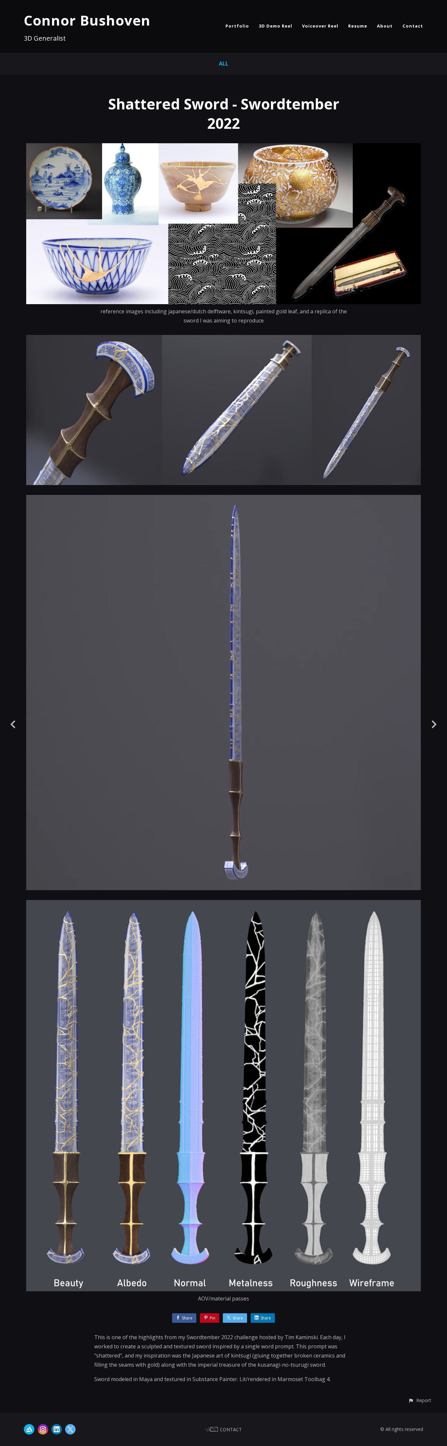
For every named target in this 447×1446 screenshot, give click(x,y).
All (223, 63)
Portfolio (237, 26)
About (385, 26)
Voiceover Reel (320, 26)
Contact (412, 26)
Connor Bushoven (87, 20)
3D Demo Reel (275, 26)
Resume (357, 26)
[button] (419, 1400)
